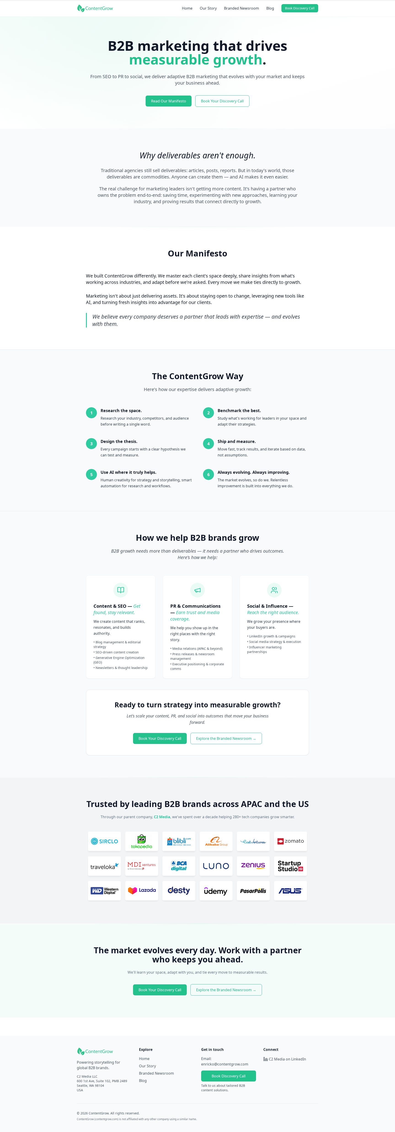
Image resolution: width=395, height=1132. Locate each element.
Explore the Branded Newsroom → (226, 738)
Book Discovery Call (300, 8)
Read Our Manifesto (168, 101)
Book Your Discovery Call (222, 101)
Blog (270, 8)
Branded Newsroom (241, 8)
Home (187, 8)
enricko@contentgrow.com (224, 1064)
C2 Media (162, 816)
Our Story (208, 8)
